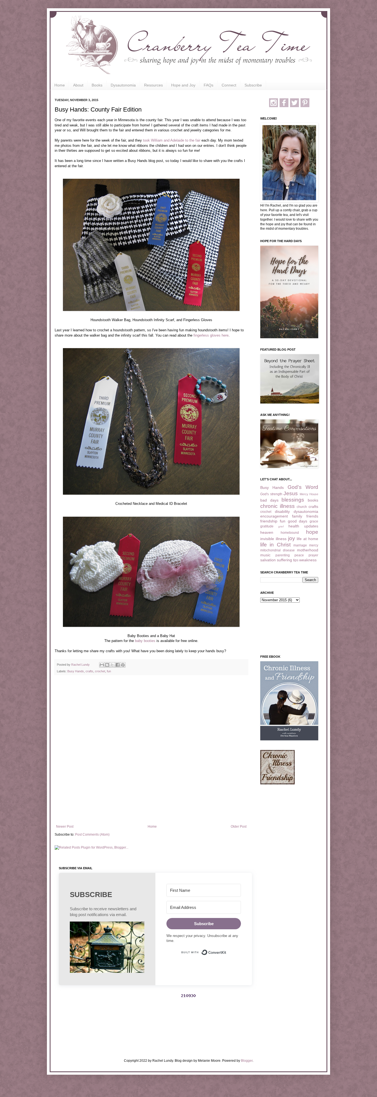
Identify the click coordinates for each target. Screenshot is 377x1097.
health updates (303, 526)
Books (97, 85)
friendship (268, 521)
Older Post (238, 826)
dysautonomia (306, 511)
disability (282, 511)
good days (297, 521)
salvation (268, 560)
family (297, 516)
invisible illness (273, 539)
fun (109, 671)
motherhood (307, 550)
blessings (293, 500)
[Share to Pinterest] (123, 665)
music (265, 555)
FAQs (208, 85)
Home (59, 85)
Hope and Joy (183, 85)
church (302, 507)
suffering (284, 560)
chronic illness (277, 506)
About (78, 85)
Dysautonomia (123, 85)
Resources (153, 85)
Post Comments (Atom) (92, 834)
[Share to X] (112, 665)
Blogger (247, 1061)
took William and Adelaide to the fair (171, 140)
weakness (308, 560)
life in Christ (275, 545)
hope (312, 532)
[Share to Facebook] (117, 665)
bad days (269, 500)
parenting (282, 555)
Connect (229, 85)
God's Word (303, 487)
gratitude (267, 526)
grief (281, 526)
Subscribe (253, 85)
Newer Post (64, 826)
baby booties (145, 641)
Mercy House (309, 494)
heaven (266, 532)
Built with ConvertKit (226, 950)
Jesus (290, 493)
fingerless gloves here (211, 335)
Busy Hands (75, 671)
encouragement (274, 516)
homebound (290, 533)
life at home (307, 539)
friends (312, 516)
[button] (107, 948)
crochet (100, 671)
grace (314, 521)
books (313, 500)
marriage (300, 545)
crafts (89, 671)
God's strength (271, 494)
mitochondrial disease (277, 550)
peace (299, 555)
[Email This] (102, 665)
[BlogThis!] (107, 665)
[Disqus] (151, 751)
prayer (313, 555)
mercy (313, 545)
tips (295, 560)
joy (291, 538)
